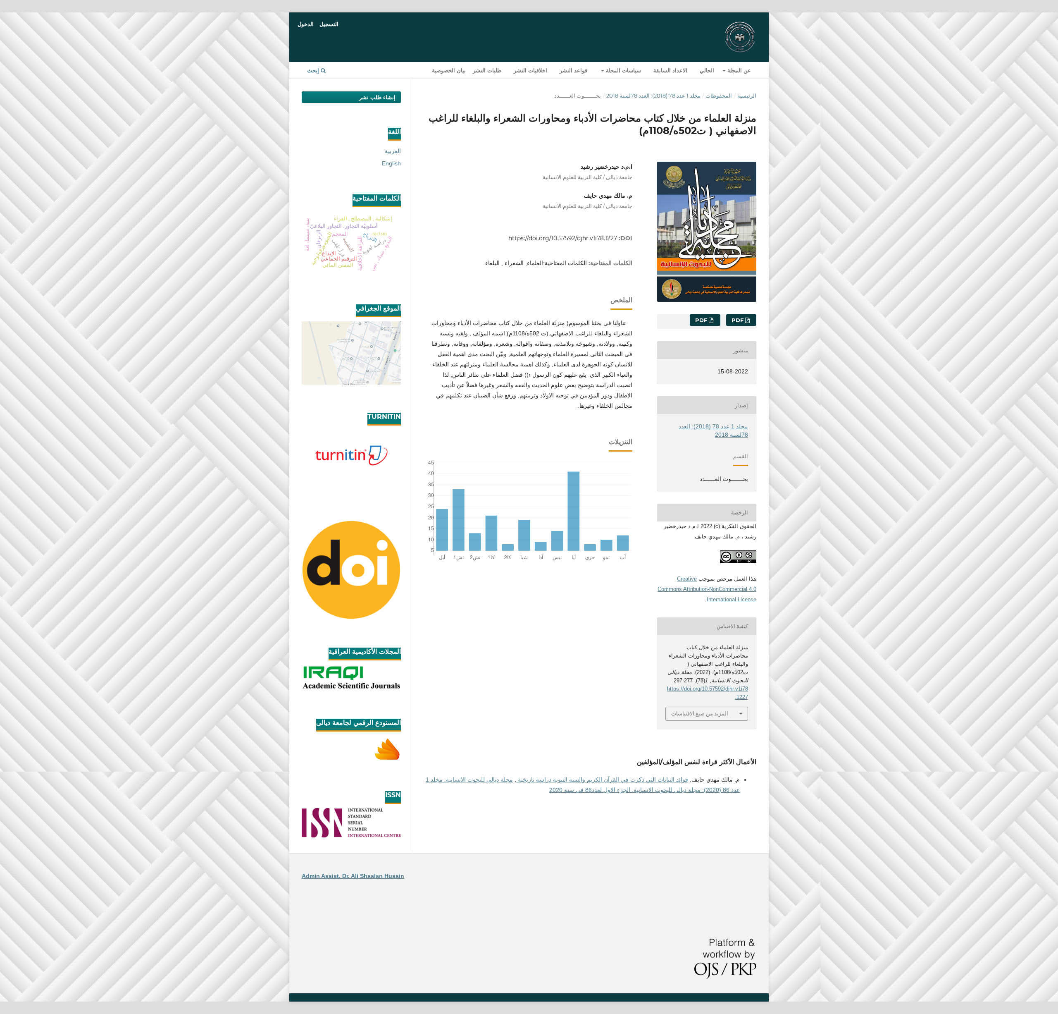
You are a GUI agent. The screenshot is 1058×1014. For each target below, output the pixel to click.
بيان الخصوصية (449, 70)
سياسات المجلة (622, 70)
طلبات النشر (487, 70)
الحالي (707, 70)
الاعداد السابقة (670, 70)
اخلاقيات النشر (530, 70)
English (391, 163)
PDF (738, 320)
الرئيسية (746, 95)
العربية (393, 151)
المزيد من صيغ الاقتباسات (699, 713)
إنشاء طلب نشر (377, 97)
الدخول (306, 24)
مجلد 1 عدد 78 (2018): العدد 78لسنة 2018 (653, 95)
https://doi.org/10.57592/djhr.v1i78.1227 (562, 238)
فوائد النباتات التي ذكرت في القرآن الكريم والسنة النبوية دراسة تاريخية (602, 779)
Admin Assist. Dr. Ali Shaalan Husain (353, 876)
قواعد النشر (573, 70)
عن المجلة (738, 70)
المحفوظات (718, 95)
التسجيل (328, 24)
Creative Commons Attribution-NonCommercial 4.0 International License (707, 589)
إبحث (314, 70)
